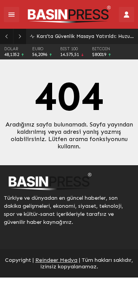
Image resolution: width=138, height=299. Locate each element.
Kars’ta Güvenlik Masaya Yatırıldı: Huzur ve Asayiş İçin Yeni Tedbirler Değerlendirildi (85, 36)
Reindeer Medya (56, 260)
